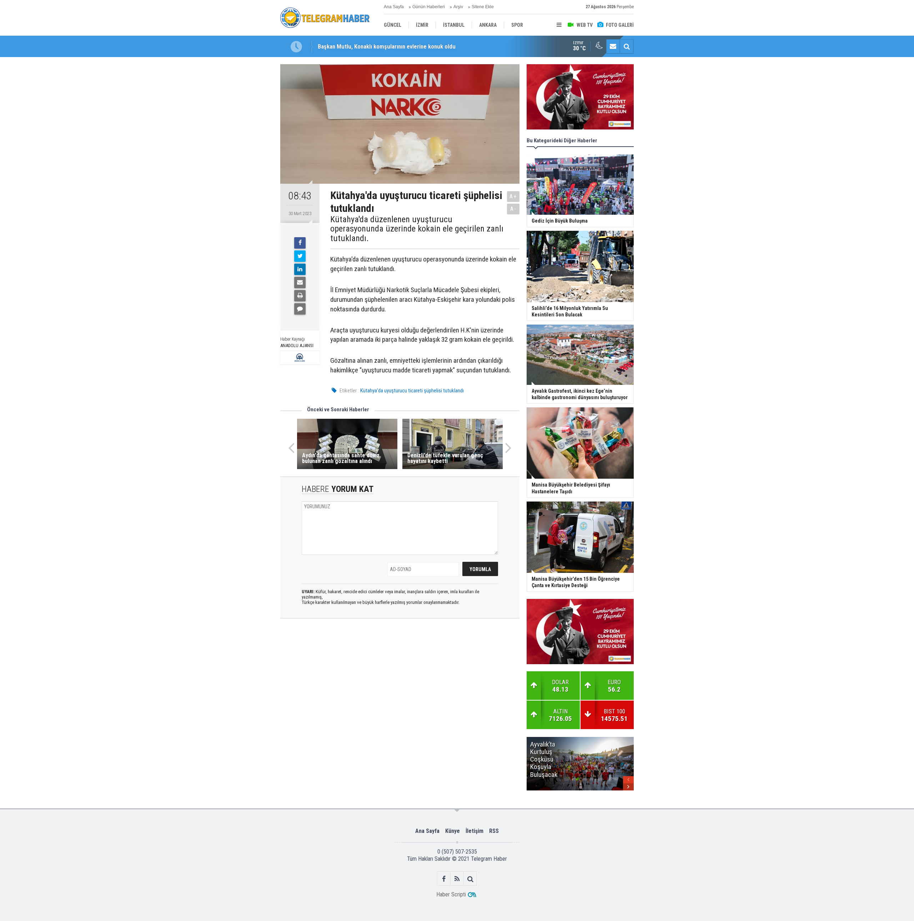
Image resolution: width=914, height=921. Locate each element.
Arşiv (458, 6)
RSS (494, 831)
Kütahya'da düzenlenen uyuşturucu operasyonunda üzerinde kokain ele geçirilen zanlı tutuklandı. (416, 229)
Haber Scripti (451, 894)
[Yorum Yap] (300, 309)
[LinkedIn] (300, 269)
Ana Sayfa (394, 6)
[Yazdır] (300, 295)
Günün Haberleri (428, 6)
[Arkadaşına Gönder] (300, 282)
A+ (513, 196)
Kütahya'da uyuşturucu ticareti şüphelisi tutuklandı (412, 390)
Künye (452, 831)
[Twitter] (300, 256)
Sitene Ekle (483, 6)
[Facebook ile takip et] (444, 879)
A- (513, 208)
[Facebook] (300, 243)
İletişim (474, 831)
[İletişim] (613, 46)
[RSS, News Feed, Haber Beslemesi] (457, 879)
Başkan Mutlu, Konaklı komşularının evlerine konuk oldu (387, 46)
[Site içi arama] (626, 46)
